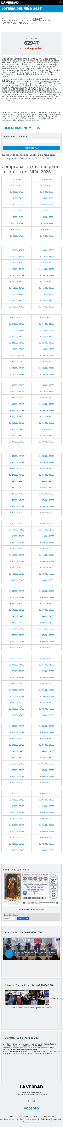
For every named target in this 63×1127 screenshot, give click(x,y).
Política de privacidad (29, 1119)
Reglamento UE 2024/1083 (30, 1116)
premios (11, 118)
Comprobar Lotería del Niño (31, 909)
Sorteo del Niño (13, 116)
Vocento (31, 1108)
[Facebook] (29, 1101)
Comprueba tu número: (15, 136)
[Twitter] (33, 1101)
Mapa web (57, 1119)
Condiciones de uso (9, 1119)
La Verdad (31, 1086)
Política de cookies (31, 1122)
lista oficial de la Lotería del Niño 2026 (33, 158)
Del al (16, 179)
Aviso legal (49, 1116)
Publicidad (45, 1119)
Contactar (12, 1116)
